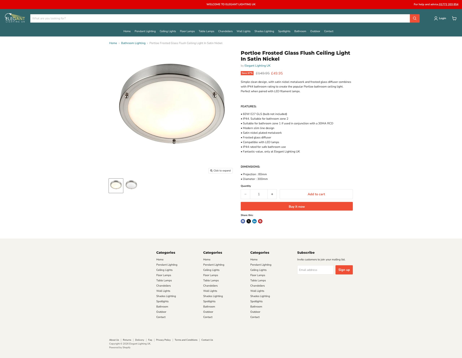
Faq (150, 340)
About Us (114, 340)
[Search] (415, 18)
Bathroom (300, 31)
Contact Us (207, 340)
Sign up (344, 270)
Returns (127, 340)
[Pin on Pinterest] (260, 221)
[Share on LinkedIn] (254, 221)
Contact (328, 31)
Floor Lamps (187, 31)
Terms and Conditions (186, 340)
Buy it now (297, 206)
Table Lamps (206, 31)
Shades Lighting (264, 31)
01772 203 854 (448, 4)
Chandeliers (225, 31)
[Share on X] (249, 221)
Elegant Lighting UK (258, 66)
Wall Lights (243, 31)
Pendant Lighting (145, 31)
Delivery (139, 340)
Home (127, 31)
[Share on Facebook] (243, 221)
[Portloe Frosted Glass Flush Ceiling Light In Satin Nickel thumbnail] (116, 186)
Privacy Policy (163, 340)
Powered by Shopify (119, 347)
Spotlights (284, 31)
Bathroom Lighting (133, 43)
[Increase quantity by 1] (272, 194)
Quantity (246, 186)
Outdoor (315, 31)
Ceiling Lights (168, 31)
